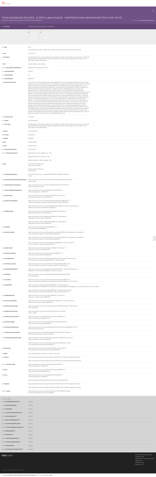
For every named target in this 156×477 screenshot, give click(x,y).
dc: (4, 53)
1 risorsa (30, 401)
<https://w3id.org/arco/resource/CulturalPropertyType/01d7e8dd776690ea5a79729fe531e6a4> (52, 306)
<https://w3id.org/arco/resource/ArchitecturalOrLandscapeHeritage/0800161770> (53, 280)
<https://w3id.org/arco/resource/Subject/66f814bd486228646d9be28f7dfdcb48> (49, 275)
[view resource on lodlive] (153, 10)
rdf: (4, 164)
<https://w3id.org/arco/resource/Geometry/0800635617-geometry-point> (47, 349)
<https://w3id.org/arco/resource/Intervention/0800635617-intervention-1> (47, 248)
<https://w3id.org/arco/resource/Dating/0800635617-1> (42, 227)
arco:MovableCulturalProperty (35, 169)
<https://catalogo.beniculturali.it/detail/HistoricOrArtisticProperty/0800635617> (48, 380)
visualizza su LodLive (139, 456)
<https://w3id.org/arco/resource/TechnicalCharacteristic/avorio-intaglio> (47, 312)
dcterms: (10, 153)
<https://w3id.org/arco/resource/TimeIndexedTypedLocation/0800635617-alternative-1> (51, 338)
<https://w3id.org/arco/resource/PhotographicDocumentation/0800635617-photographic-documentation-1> (56, 233)
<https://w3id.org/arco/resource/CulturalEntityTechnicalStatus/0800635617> (48, 322)
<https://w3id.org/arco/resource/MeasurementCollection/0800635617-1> (47, 317)
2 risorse (30, 420)
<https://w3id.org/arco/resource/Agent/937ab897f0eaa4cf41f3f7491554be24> (48, 185)
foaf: (5, 383)
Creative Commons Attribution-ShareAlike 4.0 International (22, 475)
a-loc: (10, 327)
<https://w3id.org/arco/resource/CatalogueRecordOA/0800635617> (45, 191)
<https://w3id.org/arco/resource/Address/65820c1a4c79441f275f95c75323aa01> (49, 333)
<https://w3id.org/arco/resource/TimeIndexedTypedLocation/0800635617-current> (49, 343)
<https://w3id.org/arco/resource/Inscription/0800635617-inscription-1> (46, 296)
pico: (9, 149)
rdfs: (5, 26)
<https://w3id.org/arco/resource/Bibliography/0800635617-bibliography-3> (47, 222)
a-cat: (12, 190)
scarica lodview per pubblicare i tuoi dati (13, 470)
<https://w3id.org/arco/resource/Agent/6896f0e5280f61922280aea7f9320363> (48, 175)
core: (6, 124)
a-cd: (9, 82)
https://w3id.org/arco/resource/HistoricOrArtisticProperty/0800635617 (22, 20)
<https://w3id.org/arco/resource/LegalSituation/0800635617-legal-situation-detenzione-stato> (52, 259)
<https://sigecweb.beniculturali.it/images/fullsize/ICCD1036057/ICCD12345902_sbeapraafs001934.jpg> (54, 360)
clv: (6, 348)
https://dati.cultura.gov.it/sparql (145, 454)
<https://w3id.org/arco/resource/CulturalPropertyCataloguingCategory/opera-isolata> (50, 180)
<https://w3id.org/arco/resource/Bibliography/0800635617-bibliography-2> (47, 217)
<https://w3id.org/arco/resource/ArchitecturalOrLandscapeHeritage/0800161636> (49, 264)
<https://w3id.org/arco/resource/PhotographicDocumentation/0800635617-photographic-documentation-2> (56, 238)
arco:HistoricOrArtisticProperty (36, 164)
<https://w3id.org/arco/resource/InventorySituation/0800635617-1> (45, 254)
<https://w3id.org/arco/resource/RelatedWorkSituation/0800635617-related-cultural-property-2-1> (53, 269)
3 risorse (30, 416)
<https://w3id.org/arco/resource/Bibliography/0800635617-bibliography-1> (47, 212)
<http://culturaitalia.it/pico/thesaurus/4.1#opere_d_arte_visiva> (44, 353)
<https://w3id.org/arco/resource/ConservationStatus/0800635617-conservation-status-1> (51, 301)
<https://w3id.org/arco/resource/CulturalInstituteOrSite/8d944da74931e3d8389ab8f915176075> (53, 327)
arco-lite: (11, 67)
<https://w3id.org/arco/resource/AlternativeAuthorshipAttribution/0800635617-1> (49, 201)
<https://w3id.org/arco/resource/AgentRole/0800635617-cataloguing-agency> (63, 285)
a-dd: (8, 295)
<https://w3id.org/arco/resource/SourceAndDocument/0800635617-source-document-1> (51, 243)
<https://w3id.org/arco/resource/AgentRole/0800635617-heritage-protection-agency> (50, 290)
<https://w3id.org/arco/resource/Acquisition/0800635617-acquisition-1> (47, 196)
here (51, 475)
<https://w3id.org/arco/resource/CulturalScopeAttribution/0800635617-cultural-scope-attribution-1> (54, 206)
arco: (8, 71)
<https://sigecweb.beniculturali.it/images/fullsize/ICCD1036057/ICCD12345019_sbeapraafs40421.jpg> (54, 357)
